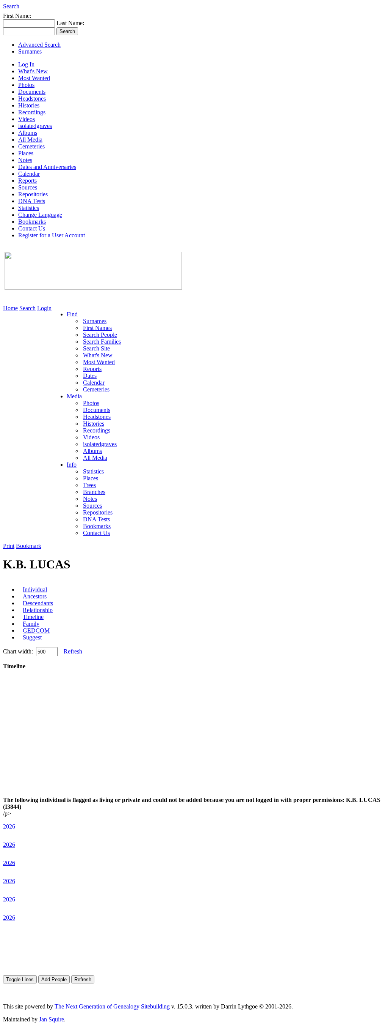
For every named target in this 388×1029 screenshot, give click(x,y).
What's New (33, 71)
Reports (27, 180)
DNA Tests (31, 201)
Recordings (31, 112)
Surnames (30, 51)
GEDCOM (36, 630)
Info (72, 464)
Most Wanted (34, 78)
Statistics (28, 208)
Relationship (38, 610)
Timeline (33, 617)
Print (8, 546)
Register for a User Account (51, 235)
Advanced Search (39, 44)
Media (74, 396)
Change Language (40, 214)
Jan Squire (51, 1019)
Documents (31, 91)
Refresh (73, 651)
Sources (27, 187)
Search (11, 6)
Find (72, 314)
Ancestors (35, 596)
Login (44, 308)
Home (10, 308)
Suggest (32, 637)
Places (25, 153)
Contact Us (31, 228)
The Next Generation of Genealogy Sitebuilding (112, 1006)
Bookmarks (32, 221)
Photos (26, 85)
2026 (9, 826)
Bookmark (28, 546)
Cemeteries (31, 146)
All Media (30, 139)
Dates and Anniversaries (47, 167)
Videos (26, 119)
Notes (25, 160)
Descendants (38, 603)
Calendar (29, 173)
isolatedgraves (35, 126)
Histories (28, 105)
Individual (35, 589)
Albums (27, 132)
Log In (26, 64)
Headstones (32, 98)
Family (31, 623)
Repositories (33, 194)
